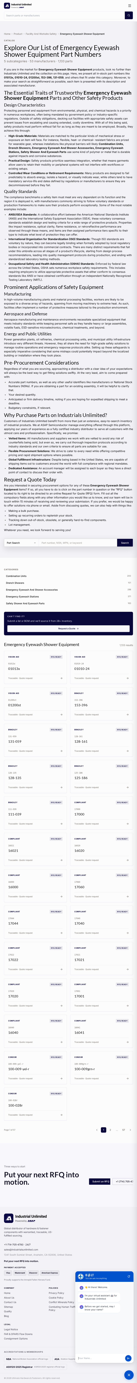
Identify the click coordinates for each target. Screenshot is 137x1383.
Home (7, 33)
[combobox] (64, 15)
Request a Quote (66, 628)
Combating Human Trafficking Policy (65, 1308)
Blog (6, 1316)
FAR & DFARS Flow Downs (18, 1334)
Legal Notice (11, 1329)
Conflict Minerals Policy (61, 1302)
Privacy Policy (56, 1293)
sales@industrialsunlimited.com (21, 1249)
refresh (128, 1276)
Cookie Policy (56, 1297)
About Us (9, 1297)
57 (123, 1129)
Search (125, 542)
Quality (8, 1311)
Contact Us (10, 1302)
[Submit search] (129, 15)
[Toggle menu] (129, 5)
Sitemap (8, 1306)
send (128, 1358)
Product (18, 33)
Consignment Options (16, 1338)
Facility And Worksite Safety (41, 33)
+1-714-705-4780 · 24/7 (17, 1244)
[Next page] (130, 1130)
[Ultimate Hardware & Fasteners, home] (18, 6)
